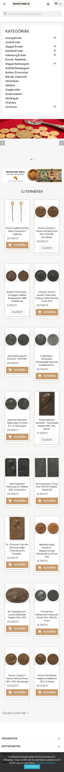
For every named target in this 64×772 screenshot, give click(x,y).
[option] (32, 140)
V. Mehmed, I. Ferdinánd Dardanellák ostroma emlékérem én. (47, 360)
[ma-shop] (32, 175)
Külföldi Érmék (14, 51)
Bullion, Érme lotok (16, 72)
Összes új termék (16, 713)
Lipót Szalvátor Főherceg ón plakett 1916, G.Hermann (17, 486)
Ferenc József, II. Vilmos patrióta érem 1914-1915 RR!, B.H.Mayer (47, 233)
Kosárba (17, 245)
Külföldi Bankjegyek (17, 68)
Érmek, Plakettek (15, 59)
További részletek (45, 762)
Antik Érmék (12, 42)
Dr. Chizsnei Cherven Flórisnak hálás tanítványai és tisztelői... (17, 549)
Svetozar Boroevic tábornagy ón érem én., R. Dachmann (17, 422)
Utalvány (10, 102)
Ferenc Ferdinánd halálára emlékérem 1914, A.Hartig (47, 678)
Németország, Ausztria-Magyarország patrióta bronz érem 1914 (47, 550)
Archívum (11, 107)
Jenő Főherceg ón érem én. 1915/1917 (17, 357)
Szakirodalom (13, 94)
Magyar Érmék (14, 46)
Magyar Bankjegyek (17, 64)
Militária (10, 85)
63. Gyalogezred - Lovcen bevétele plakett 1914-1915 (17, 614)
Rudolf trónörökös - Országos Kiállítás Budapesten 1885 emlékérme (17, 296)
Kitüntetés (12, 81)
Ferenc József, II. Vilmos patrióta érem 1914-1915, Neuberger (17, 678)
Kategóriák (17, 31)
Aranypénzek (13, 38)
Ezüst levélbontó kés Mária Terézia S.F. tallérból (17, 231)
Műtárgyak (11, 98)
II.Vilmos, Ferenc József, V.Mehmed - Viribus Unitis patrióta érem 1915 (46, 296)
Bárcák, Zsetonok (16, 76)
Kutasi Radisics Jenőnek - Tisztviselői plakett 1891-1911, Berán (46, 424)
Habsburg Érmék (15, 55)
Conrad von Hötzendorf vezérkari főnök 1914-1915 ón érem (46, 616)
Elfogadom (32, 766)
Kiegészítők (12, 89)
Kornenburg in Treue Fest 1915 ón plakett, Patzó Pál (47, 486)
